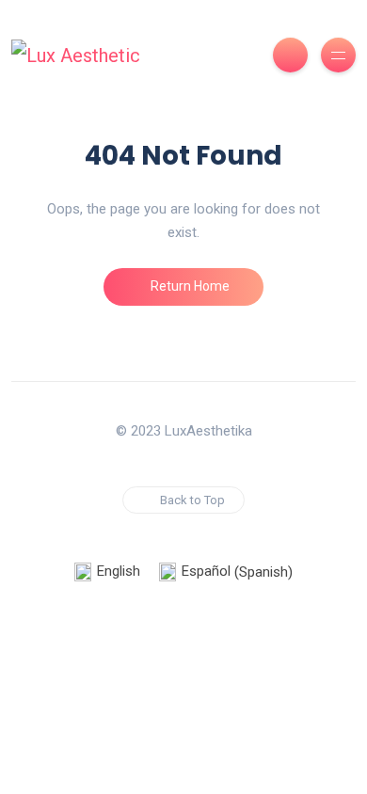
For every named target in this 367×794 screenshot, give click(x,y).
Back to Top (192, 500)
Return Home (189, 286)
